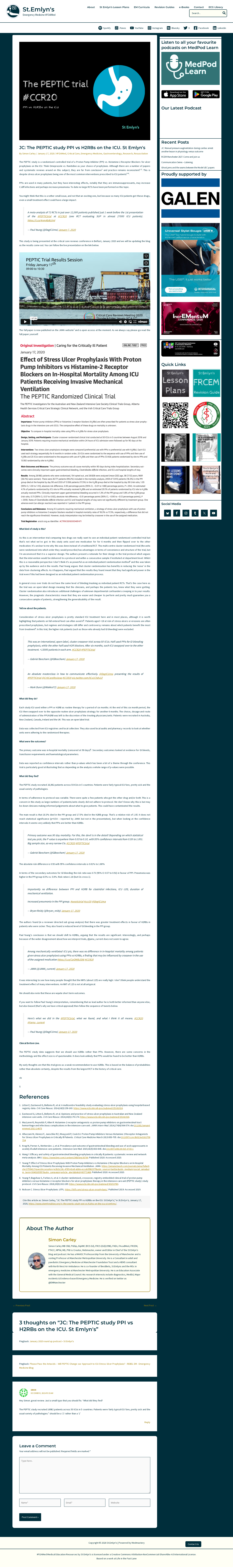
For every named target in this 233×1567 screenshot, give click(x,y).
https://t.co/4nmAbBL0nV (41, 220)
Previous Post (21, 1305)
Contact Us (193, 1544)
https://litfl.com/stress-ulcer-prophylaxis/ (86, 1189)
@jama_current (36, 1022)
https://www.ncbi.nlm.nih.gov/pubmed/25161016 (98, 1108)
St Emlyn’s (86, 1554)
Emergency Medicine (91, 153)
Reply (147, 1422)
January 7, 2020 (67, 229)
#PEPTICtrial (44, 216)
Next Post (150, 1305)
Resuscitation (141, 153)
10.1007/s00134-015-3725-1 (120, 1148)
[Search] (224, 13)
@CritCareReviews (52, 677)
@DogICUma (106, 673)
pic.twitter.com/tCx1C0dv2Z (87, 677)
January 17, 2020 (75, 659)
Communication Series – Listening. (177, 162)
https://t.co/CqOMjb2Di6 (70, 959)
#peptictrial (76, 901)
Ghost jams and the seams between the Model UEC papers (187, 167)
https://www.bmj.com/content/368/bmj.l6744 (65, 1157)
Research (128, 153)
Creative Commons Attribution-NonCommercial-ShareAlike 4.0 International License (153, 1554)
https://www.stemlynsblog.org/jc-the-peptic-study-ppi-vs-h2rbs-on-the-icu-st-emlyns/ (72, 1203)
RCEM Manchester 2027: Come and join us (180, 156)
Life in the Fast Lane (126, 1558)
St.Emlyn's (38, 9)
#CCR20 (62, 216)
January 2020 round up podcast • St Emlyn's (52, 1341)
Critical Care (73, 153)
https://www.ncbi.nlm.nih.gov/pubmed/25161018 (104, 1116)
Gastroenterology (112, 153)
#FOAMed (61, 153)
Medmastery (138, 1542)
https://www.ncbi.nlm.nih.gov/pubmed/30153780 (93, 1184)
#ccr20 (87, 901)
